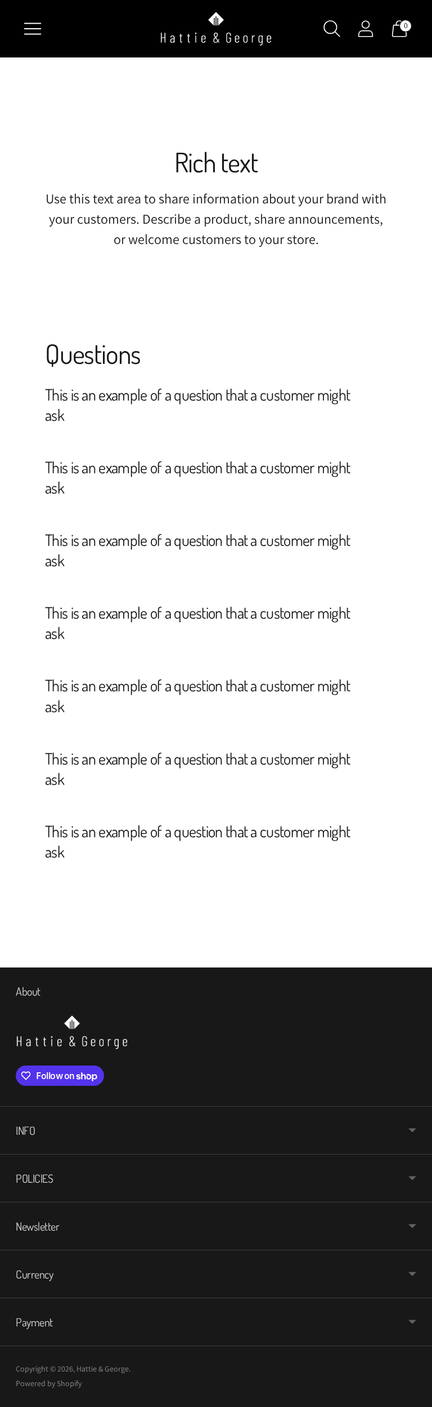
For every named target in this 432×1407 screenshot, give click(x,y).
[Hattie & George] (216, 28)
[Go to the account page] (365, 29)
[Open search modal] (332, 29)
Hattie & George (102, 1369)
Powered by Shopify (49, 1383)
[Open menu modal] (32, 29)
